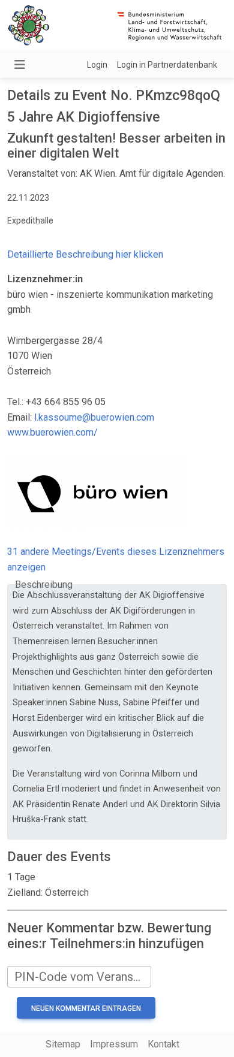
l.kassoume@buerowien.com (94, 417)
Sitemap (63, 1044)
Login (97, 65)
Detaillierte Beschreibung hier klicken (85, 254)
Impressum (114, 1044)
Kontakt (163, 1044)
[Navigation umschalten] (19, 64)
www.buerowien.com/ (52, 432)
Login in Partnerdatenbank (167, 65)
